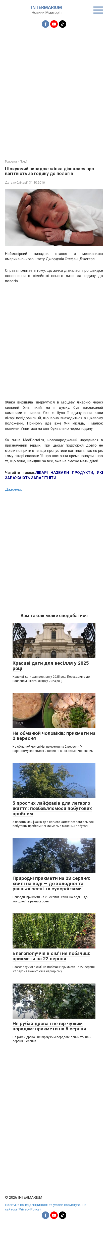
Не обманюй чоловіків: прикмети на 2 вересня (54, 735)
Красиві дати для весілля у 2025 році (51, 665)
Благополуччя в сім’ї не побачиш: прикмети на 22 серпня (51, 956)
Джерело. (13, 489)
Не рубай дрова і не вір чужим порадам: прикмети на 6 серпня (49, 1026)
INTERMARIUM (46, 7)
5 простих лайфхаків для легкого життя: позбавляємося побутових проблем (52, 808)
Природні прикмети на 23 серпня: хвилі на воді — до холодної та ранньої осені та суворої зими (51, 883)
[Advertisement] (54, 91)
